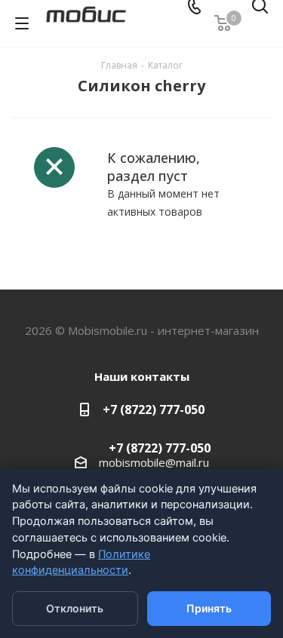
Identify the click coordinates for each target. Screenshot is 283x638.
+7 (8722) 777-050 (154, 409)
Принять (209, 608)
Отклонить (74, 608)
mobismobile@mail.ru (154, 462)
